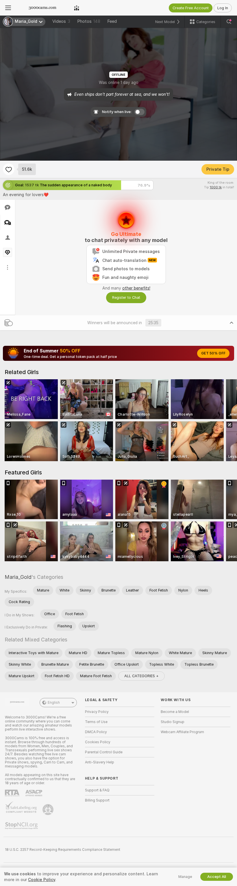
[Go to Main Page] (42, 8)
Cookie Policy (41, 879)
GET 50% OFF (213, 353)
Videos (61, 21)
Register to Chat (126, 297)
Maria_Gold (18, 577)
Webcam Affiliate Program (182, 732)
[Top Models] (76, 8)
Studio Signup (172, 722)
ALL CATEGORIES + (141, 676)
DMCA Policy (96, 732)
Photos (88, 21)
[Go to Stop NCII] (22, 825)
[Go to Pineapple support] (48, 809)
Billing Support (97, 800)
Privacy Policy (97, 712)
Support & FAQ (97, 790)
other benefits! (136, 288)
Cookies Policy (97, 742)
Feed (112, 21)
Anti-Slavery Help (99, 762)
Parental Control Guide (104, 752)
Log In (222, 8)
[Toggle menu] (8, 8)
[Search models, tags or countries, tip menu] (229, 22)
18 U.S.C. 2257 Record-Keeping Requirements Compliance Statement (62, 850)
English (54, 703)
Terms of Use (96, 722)
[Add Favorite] (8, 169)
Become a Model (175, 712)
